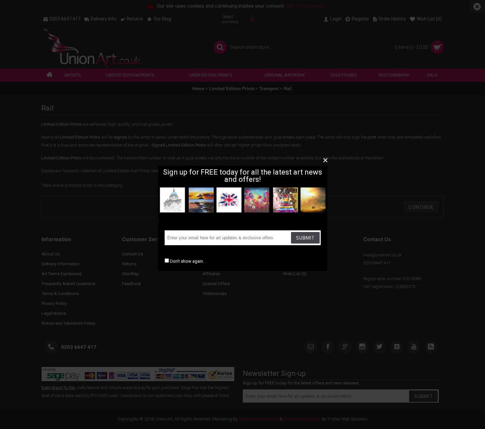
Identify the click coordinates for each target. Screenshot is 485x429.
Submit (305, 238)
